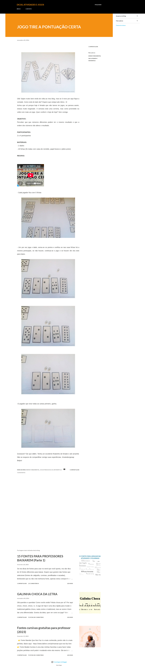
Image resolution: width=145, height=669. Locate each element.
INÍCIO (19, 9)
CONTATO (29, 9)
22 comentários (33, 583)
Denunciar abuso (121, 25)
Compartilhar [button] (93, 46)
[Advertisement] (45, 528)
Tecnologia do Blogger (60, 662)
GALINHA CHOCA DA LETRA (37, 594)
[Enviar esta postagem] (64, 469)
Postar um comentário (36, 617)
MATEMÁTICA (91, 60)
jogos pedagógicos (92, 58)
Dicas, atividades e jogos (30, 4)
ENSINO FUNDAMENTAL (94, 56)
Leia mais (70, 583)
